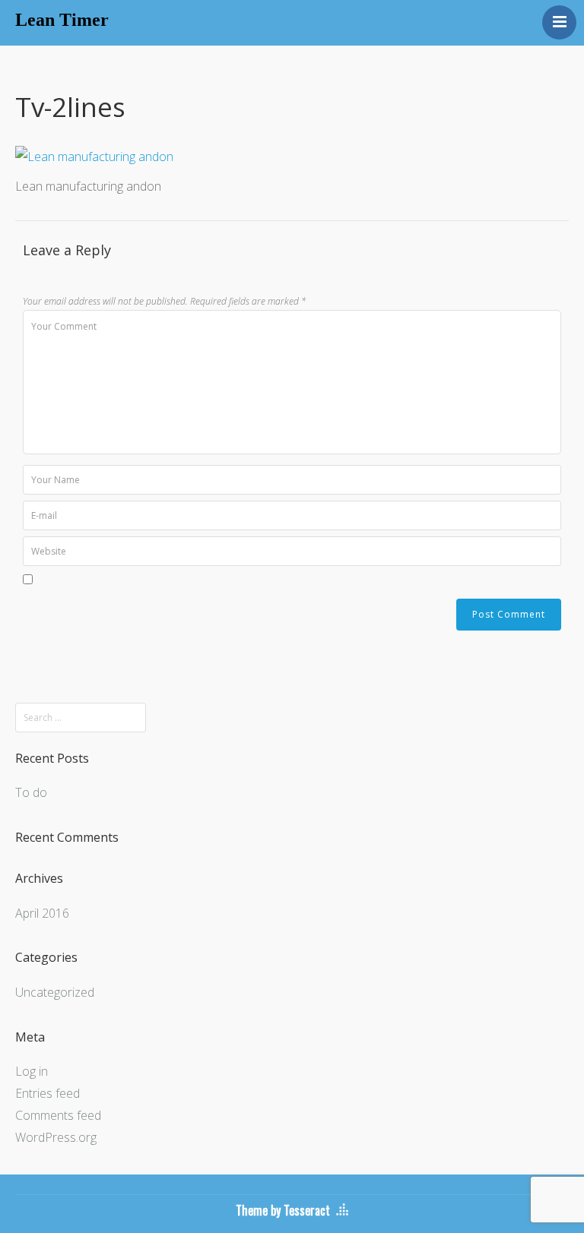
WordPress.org (56, 1137)
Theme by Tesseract (283, 1210)
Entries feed (47, 1093)
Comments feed (58, 1115)
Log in (31, 1071)
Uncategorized (54, 992)
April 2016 (42, 913)
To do (31, 792)
